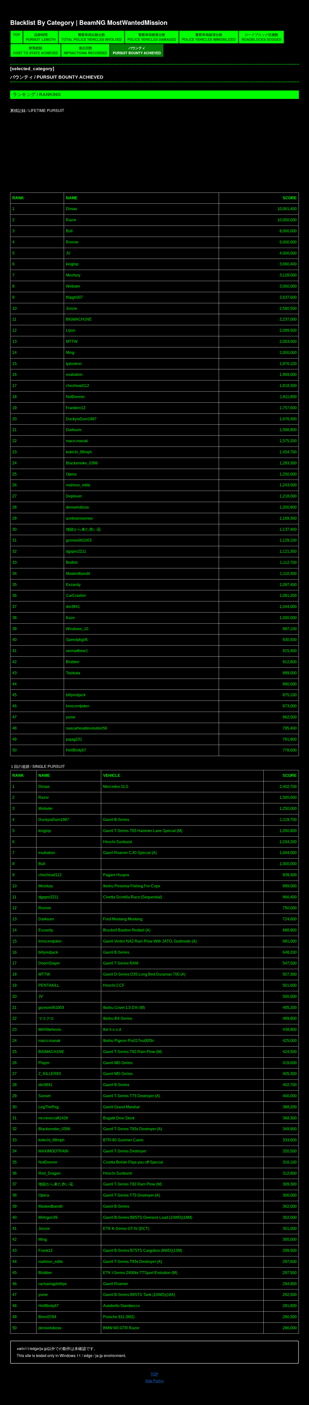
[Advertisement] (154, 150)
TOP (154, 1374)
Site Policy (154, 1381)
